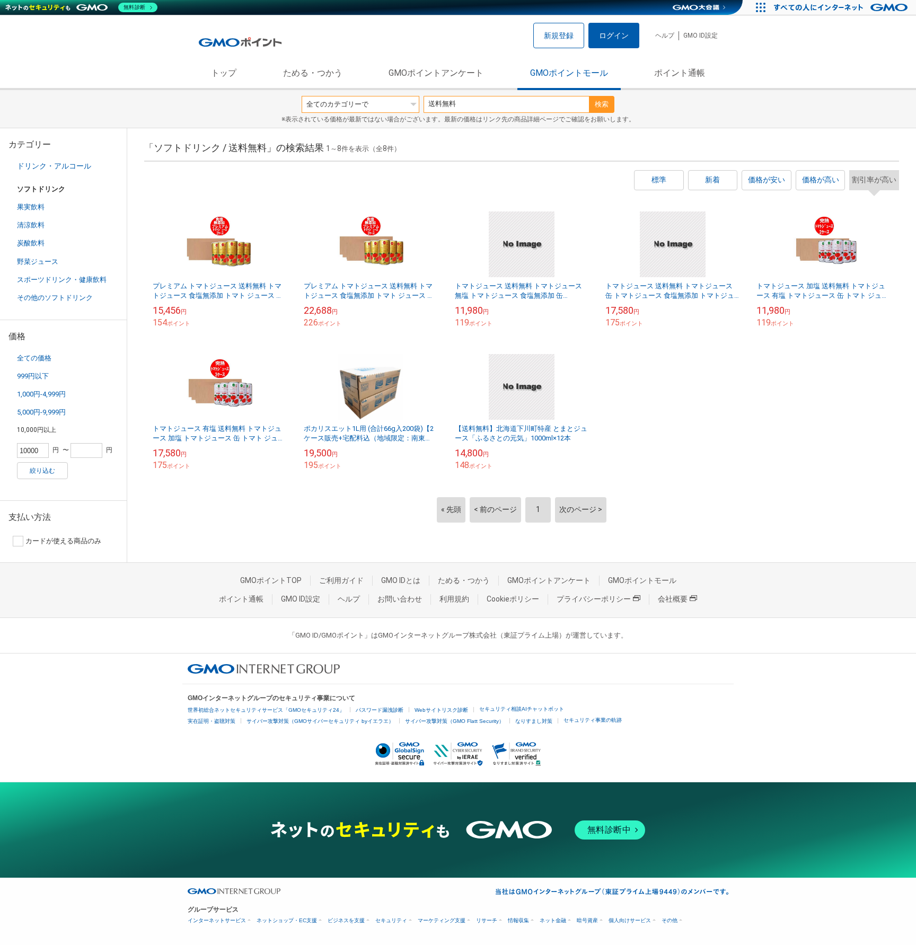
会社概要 (673, 599)
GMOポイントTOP (271, 580)
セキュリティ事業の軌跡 (592, 720)
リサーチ (486, 920)
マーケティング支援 (441, 920)
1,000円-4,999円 (41, 394)
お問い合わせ (399, 599)
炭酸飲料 (31, 243)
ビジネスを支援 (346, 920)
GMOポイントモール (569, 73)
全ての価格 (34, 358)
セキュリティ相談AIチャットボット (521, 709)
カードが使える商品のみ (63, 541)
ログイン (614, 35)
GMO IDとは (400, 580)
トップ (223, 73)
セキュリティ (391, 920)
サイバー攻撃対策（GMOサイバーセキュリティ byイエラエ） (320, 721)
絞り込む (42, 470)
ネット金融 (553, 920)
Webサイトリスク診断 (441, 710)
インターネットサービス (217, 920)
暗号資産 (587, 920)
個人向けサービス (630, 920)
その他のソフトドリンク (55, 298)
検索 (602, 104)
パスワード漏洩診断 (379, 710)
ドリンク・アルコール (54, 166)
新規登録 (559, 35)
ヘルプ (664, 35)
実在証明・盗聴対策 (211, 721)
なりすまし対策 (533, 721)
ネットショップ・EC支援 (287, 920)
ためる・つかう (312, 73)
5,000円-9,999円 (41, 412)
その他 (669, 920)
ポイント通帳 (679, 73)
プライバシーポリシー (594, 599)
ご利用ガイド (341, 580)
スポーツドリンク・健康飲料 (62, 280)
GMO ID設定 (700, 35)
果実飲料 (31, 207)
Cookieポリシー (513, 599)
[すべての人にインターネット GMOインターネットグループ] (842, 7)
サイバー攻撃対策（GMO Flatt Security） (454, 721)
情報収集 (518, 920)
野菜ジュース (37, 262)
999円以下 (33, 376)
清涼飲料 (31, 225)
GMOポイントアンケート (436, 73)
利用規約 (454, 599)
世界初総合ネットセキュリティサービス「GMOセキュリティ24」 (266, 710)
